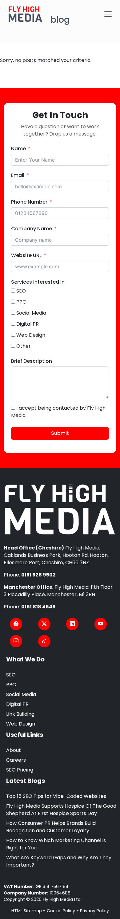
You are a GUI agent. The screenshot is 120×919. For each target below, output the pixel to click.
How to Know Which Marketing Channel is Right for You (56, 844)
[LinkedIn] (72, 624)
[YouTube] (100, 624)
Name (18, 148)
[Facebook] (16, 624)
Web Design (20, 723)
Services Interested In (38, 281)
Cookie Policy (61, 911)
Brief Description (31, 361)
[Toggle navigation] (108, 14)
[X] (44, 624)
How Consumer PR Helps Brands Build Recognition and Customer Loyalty (51, 827)
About (13, 750)
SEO (11, 674)
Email (17, 175)
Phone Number (29, 201)
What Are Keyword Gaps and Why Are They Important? (58, 861)
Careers (16, 760)
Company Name (31, 228)
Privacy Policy (94, 911)
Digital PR (17, 704)
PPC (11, 684)
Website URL (26, 255)
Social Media (21, 694)
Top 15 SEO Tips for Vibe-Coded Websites (56, 796)
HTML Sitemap (26, 911)
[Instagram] (16, 641)
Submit (60, 433)
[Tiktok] (44, 641)
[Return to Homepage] (60, 510)
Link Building (20, 714)
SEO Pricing (19, 769)
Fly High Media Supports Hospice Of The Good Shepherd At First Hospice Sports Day (61, 809)
